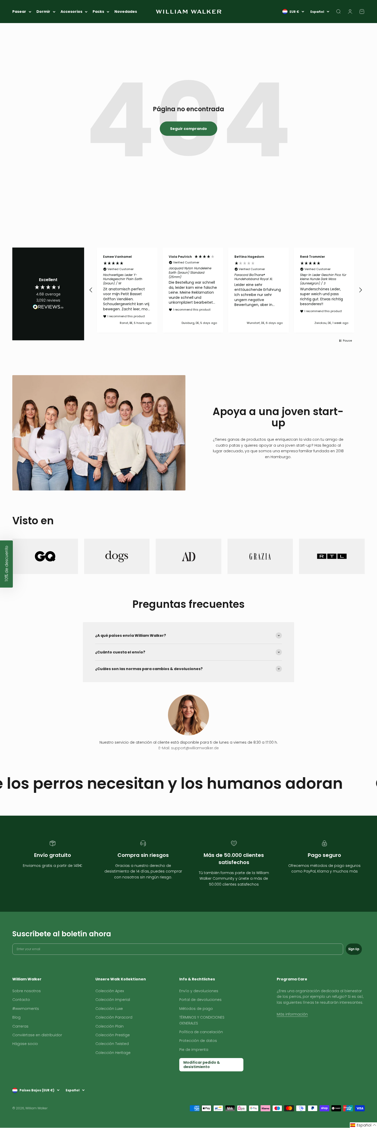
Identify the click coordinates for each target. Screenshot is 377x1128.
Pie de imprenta (193, 1049)
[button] (91, 290)
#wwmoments (25, 1008)
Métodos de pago (196, 1008)
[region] (225, 289)
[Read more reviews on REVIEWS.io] (48, 307)
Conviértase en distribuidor (37, 1035)
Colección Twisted (112, 1043)
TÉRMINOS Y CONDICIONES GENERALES (201, 1020)
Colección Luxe (109, 1008)
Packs (98, 11)
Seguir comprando (188, 128)
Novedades (125, 11)
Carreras (20, 1026)
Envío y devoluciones (198, 990)
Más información (292, 1014)
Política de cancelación (201, 1031)
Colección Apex (109, 990)
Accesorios (71, 11)
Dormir (43, 11)
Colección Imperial (112, 999)
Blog (16, 1017)
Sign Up (353, 949)
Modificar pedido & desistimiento (201, 1064)
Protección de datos (198, 1040)
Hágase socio (25, 1043)
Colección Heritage (113, 1052)
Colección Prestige (112, 1035)
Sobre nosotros (26, 990)
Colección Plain (109, 1026)
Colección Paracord (113, 1017)
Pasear (19, 11)
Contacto (21, 999)
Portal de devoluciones (200, 999)
